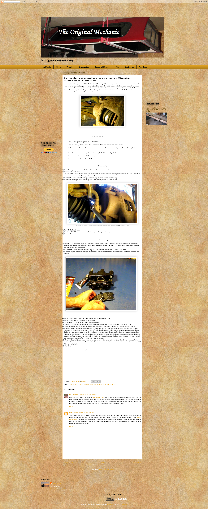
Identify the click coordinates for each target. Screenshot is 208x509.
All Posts (47, 67)
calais (81, 384)
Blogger (124, 505)
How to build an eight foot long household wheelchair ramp (156, 110)
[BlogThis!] (94, 381)
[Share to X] (96, 381)
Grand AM (92, 384)
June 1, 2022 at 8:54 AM (86, 412)
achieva (71, 384)
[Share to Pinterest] (100, 381)
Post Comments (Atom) (106, 469)
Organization (84, 67)
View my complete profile (58, 489)
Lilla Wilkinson (74, 395)
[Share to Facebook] (98, 381)
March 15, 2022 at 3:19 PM (88, 395)
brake (76, 384)
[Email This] (92, 381)
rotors (102, 384)
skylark (107, 384)
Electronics (129, 67)
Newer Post (68, 462)
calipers (86, 384)
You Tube (143, 67)
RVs (117, 67)
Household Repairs (102, 67)
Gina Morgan (73, 412)
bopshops (110, 505)
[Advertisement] (83, 8)
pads (98, 384)
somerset (113, 384)
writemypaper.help (98, 397)
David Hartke (57, 483)
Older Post (136, 462)
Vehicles (70, 67)
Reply (71, 406)
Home (103, 462)
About (58, 67)
